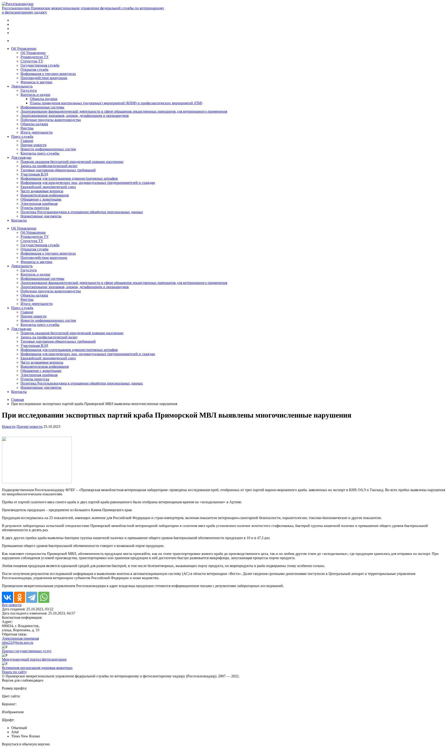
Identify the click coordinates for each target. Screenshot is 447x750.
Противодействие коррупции (43, 78)
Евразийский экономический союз (48, 187)
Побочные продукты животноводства (50, 120)
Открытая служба (34, 69)
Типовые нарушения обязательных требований (58, 170)
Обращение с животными (40, 199)
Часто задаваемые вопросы (41, 191)
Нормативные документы (40, 216)
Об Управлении (23, 49)
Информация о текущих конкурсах (48, 74)
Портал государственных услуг (27, 651)
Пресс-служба (22, 137)
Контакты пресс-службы (39, 153)
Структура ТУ (31, 61)
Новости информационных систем (48, 149)
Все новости (12, 605)
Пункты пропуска (34, 208)
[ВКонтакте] (7, 597)
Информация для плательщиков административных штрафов (69, 178)
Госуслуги (28, 90)
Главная (17, 400)
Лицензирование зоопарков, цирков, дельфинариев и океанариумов (74, 116)
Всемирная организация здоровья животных (37, 668)
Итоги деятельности (36, 132)
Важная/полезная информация (44, 195)
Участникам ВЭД (34, 174)
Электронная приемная (20, 638)
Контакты (19, 220)
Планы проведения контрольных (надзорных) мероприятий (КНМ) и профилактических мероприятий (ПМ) (116, 103)
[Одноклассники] (19, 597)
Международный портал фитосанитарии (34, 659)
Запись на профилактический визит (49, 166)
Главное (26, 141)
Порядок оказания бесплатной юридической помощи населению (71, 162)
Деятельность (22, 86)
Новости (9, 427)
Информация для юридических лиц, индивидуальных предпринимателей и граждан (87, 183)
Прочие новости (33, 145)
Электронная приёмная (39, 204)
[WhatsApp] (43, 597)
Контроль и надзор (35, 95)
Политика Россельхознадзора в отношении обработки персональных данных (81, 212)
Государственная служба (39, 65)
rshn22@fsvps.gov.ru (17, 643)
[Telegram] (31, 597)
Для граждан (21, 157)
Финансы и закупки (36, 82)
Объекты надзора (43, 99)
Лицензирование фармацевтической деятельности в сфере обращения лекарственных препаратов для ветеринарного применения (123, 111)
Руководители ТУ (34, 57)
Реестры (27, 128)
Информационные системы (42, 107)
